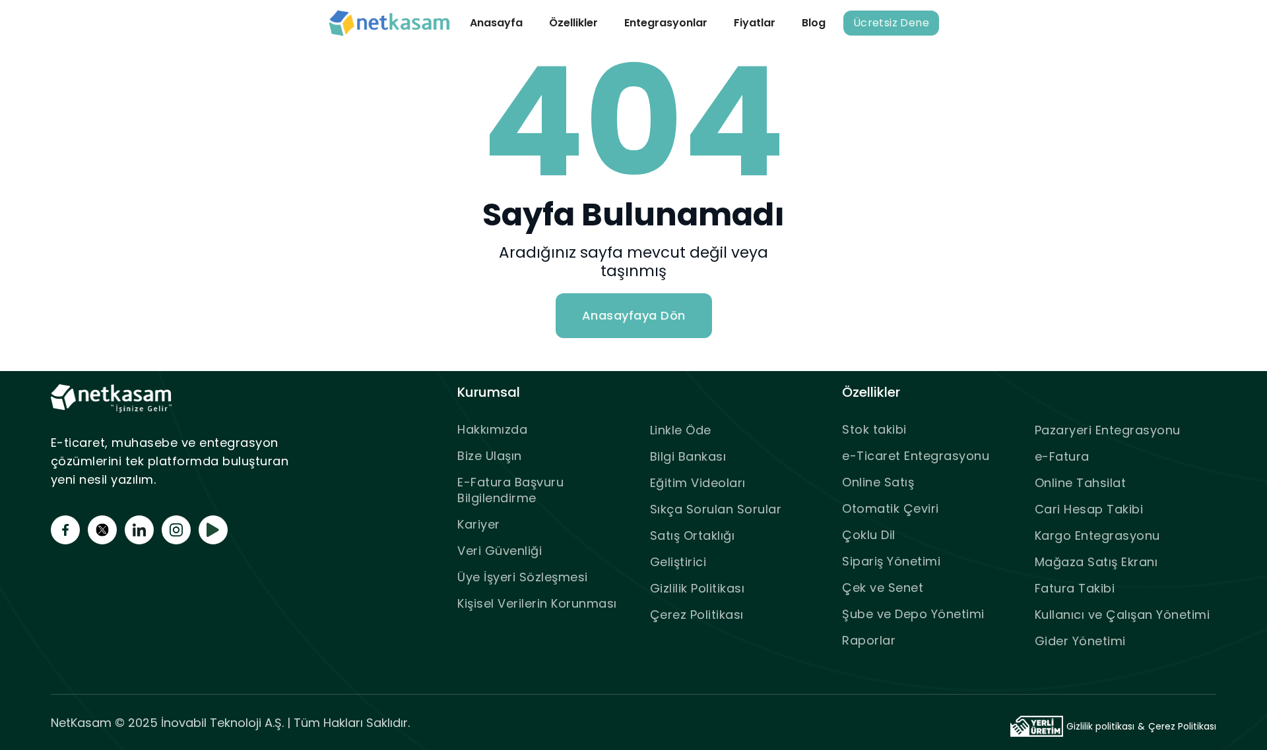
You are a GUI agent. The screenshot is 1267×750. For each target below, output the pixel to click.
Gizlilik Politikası (697, 588)
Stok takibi (874, 429)
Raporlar (868, 640)
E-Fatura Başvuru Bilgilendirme (510, 490)
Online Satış (878, 482)
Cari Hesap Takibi (1089, 509)
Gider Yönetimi (1080, 641)
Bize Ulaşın (489, 455)
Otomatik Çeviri (890, 508)
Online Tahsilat (1080, 483)
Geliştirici (678, 562)
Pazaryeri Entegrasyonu (1108, 430)
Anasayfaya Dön (634, 315)
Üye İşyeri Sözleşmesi (522, 577)
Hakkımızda (492, 429)
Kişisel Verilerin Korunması (537, 603)
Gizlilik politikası (1100, 726)
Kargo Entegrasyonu (1097, 535)
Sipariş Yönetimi (891, 561)
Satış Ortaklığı (692, 535)
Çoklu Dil (868, 535)
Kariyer (478, 524)
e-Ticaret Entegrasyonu (915, 455)
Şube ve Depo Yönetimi (913, 614)
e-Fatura (1062, 456)
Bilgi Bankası (688, 456)
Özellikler (573, 22)
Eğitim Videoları (698, 483)
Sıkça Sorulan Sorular (716, 509)
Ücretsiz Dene (891, 22)
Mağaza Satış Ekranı (1096, 562)
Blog (814, 22)
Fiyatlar (754, 22)
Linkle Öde (680, 430)
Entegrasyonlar (665, 22)
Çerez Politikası (697, 614)
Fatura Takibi (1075, 588)
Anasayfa (496, 22)
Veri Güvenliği (499, 550)
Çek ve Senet (882, 587)
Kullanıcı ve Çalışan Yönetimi (1122, 614)
